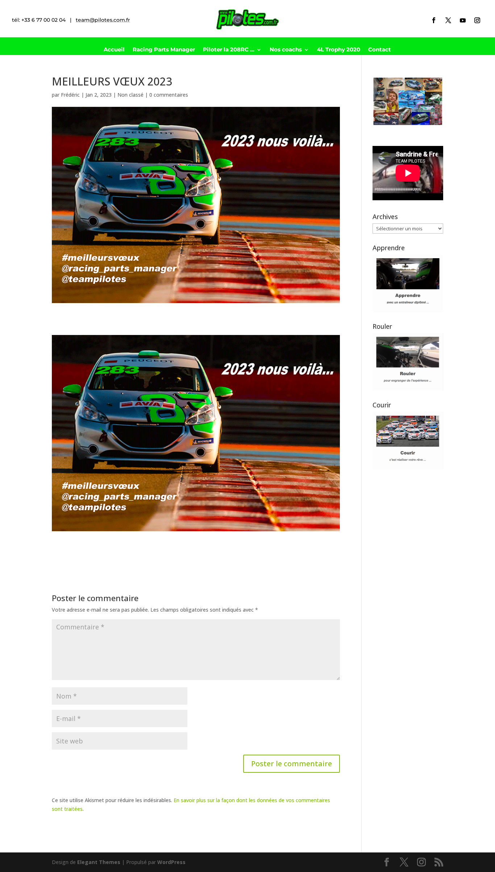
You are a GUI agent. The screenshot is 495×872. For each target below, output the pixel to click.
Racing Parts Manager (164, 50)
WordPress (171, 862)
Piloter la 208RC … (228, 50)
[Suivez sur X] (448, 20)
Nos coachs (286, 50)
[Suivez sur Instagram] (477, 20)
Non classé (130, 94)
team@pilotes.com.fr (103, 20)
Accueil (114, 50)
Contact (379, 50)
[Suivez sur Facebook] (434, 20)
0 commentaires (168, 94)
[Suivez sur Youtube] (463, 20)
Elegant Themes (98, 862)
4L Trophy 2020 (338, 50)
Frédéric (70, 94)
